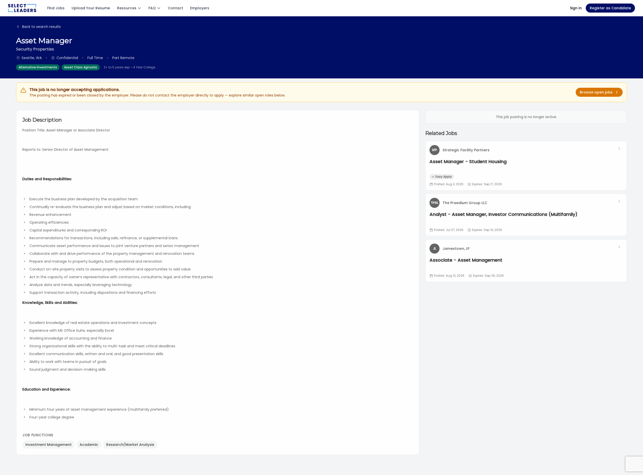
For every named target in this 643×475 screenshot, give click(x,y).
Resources (126, 8)
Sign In (576, 8)
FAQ (152, 8)
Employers (199, 8)
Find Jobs (56, 8)
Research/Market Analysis (130, 444)
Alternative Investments (38, 67)
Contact (175, 8)
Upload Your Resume (91, 8)
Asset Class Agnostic (80, 67)
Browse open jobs (596, 92)
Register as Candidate (610, 8)
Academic (89, 444)
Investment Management (48, 444)
